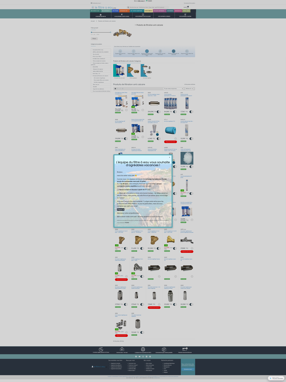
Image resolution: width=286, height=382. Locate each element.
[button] (169, 157)
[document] (143, 191)
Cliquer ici (120, 209)
